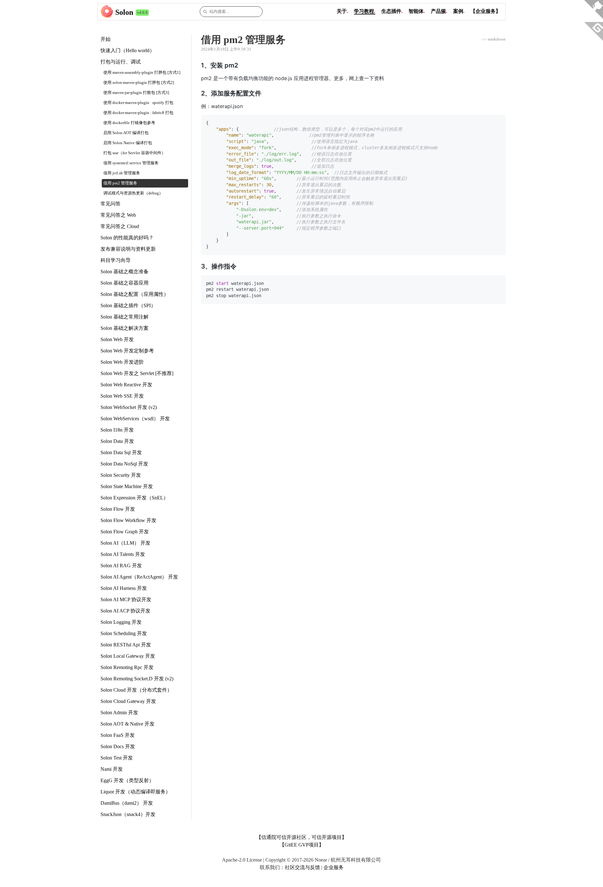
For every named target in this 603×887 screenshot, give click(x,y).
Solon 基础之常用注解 (124, 316)
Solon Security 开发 (120, 475)
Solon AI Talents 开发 (122, 554)
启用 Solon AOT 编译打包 (126, 133)
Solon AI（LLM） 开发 (125, 543)
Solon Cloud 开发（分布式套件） (136, 690)
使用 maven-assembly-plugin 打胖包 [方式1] (141, 72)
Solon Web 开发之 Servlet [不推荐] (136, 373)
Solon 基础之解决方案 (124, 328)
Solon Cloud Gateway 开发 (128, 701)
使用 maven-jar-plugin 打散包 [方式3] (136, 92)
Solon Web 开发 (117, 339)
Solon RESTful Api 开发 (125, 644)
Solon (124, 12)
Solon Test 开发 (116, 757)
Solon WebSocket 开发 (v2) (128, 407)
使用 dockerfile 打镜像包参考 (129, 123)
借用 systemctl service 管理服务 (131, 163)
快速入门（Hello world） (127, 50)
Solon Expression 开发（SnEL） (134, 497)
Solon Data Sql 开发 (121, 452)
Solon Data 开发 (117, 441)
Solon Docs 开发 (117, 746)
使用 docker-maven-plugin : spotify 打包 (138, 103)
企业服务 (333, 867)
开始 (105, 39)
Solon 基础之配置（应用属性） (134, 294)
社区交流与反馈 (302, 867)
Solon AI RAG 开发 (121, 565)
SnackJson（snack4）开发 (127, 814)
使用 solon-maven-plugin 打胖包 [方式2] (138, 82)
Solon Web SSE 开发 (122, 396)
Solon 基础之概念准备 (124, 271)
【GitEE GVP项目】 (302, 844)
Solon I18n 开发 (117, 430)
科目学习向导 (115, 260)
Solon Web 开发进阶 (122, 362)
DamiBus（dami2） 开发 (126, 803)
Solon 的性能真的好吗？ (127, 237)
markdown (493, 39)
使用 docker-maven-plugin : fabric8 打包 (138, 113)
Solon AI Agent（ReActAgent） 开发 (139, 577)
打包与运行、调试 (120, 61)
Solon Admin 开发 (119, 712)
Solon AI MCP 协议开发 (125, 599)
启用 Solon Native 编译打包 (127, 143)
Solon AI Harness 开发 (123, 588)
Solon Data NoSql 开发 (124, 463)
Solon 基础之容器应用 (124, 283)
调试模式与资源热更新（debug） (133, 193)
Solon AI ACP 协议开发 (125, 610)
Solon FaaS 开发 (117, 735)
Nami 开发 (111, 769)
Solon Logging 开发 (121, 622)
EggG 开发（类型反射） (127, 780)
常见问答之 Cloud (119, 226)
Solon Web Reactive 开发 (126, 384)
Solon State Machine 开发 (126, 486)
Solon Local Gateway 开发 (127, 656)
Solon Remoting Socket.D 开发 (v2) (136, 678)
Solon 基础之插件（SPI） (128, 305)
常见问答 (110, 203)
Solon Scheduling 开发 (123, 633)
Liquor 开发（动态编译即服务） (135, 791)
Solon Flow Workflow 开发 (128, 520)
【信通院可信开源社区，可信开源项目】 (301, 837)
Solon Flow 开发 (117, 509)
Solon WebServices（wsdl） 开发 (135, 418)
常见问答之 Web (118, 215)
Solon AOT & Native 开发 (127, 723)
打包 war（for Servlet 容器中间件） (134, 153)
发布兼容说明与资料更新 (128, 249)
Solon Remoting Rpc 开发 (127, 667)
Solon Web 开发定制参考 (127, 350)
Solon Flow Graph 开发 (124, 531)
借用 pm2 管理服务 (120, 183)
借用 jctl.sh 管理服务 (121, 173)
